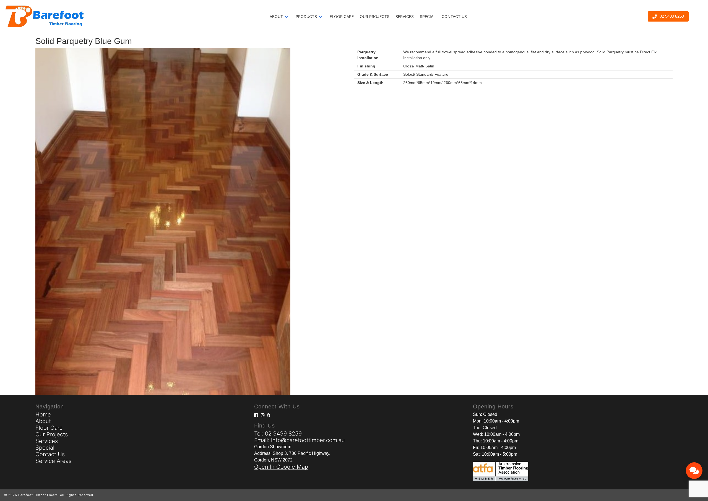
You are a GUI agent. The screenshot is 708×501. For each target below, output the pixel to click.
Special (428, 16)
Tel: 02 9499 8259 (278, 433)
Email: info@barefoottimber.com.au (299, 440)
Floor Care (342, 16)
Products (306, 16)
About (276, 16)
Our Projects (51, 434)
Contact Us (454, 16)
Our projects (374, 16)
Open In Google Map (281, 466)
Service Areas (53, 461)
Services (404, 16)
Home (43, 414)
